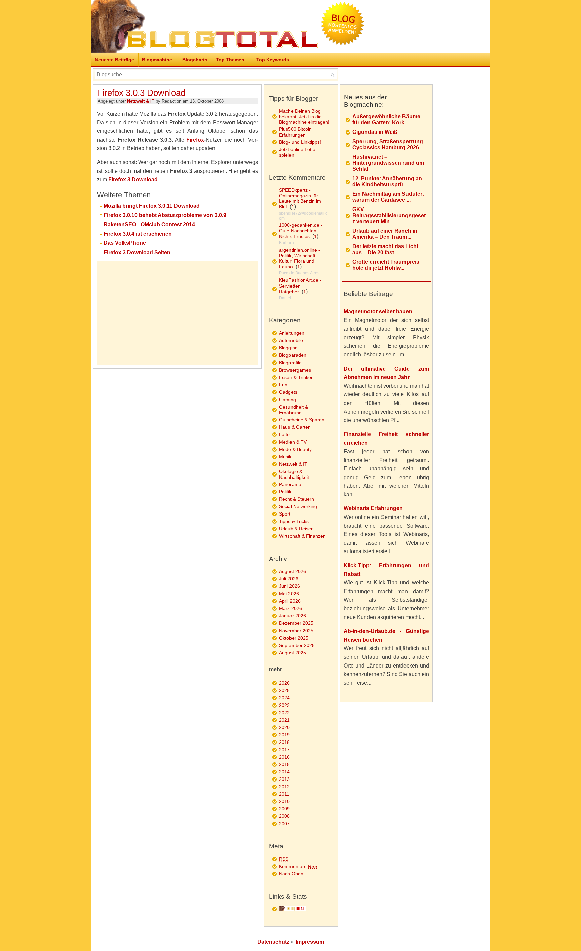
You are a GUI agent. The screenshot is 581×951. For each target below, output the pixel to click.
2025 (284, 690)
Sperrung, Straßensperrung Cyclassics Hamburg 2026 (387, 144)
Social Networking (298, 506)
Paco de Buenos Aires (299, 273)
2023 (284, 705)
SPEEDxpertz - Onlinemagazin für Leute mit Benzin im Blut (300, 198)
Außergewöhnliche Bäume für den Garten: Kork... (386, 119)
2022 (284, 712)
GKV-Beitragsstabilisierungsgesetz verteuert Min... (389, 215)
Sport (284, 514)
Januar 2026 (292, 615)
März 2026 (290, 608)
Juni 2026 (289, 586)
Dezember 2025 (296, 623)
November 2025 (296, 630)
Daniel (285, 298)
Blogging (288, 347)
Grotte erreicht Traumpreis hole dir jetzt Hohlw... (385, 265)
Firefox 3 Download (133, 179)
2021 (284, 720)
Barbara (286, 242)
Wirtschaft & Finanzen (302, 536)
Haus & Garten (295, 427)
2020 (284, 727)
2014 (284, 771)
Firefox (195, 140)
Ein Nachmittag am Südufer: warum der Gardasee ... (388, 197)
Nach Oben (291, 873)
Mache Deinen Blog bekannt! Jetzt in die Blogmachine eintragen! (304, 116)
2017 (284, 749)
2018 (284, 742)
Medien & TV (293, 442)
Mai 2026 (289, 593)
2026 (284, 683)
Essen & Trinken (296, 377)
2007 (284, 823)
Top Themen (230, 59)
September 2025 (297, 645)
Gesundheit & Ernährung (293, 409)
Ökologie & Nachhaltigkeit (294, 474)
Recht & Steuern (296, 499)
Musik (285, 456)
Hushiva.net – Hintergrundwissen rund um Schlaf (388, 163)
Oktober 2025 (293, 638)
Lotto (284, 434)
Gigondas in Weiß (374, 132)
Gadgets (288, 392)
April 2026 (290, 601)
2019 (284, 734)
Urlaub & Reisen (296, 528)
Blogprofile (290, 362)
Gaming (287, 399)
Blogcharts (194, 59)
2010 (284, 801)
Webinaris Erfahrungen (373, 508)
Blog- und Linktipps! (300, 142)
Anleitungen (291, 333)
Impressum (310, 942)
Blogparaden (292, 355)
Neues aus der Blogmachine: (365, 100)
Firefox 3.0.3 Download (141, 93)
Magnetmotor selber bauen (378, 311)
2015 (284, 764)
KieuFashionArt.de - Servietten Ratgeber (300, 285)
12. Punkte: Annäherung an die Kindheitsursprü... (387, 181)
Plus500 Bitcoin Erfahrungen (295, 132)
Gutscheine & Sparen (301, 419)
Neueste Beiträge (114, 59)
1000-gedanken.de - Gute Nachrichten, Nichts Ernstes (300, 230)
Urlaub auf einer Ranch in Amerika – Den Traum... (384, 234)
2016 (284, 757)
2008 (284, 816)
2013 (284, 779)
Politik (285, 491)
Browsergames (295, 370)
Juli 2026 (288, 578)
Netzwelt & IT (140, 101)
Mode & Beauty (295, 449)
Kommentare (298, 866)
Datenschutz (273, 942)
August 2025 (292, 652)
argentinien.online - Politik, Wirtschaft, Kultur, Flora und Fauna (299, 258)
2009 (284, 808)
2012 (284, 786)
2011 (284, 794)
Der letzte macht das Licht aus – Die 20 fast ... (385, 249)
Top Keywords (272, 59)
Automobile (291, 340)
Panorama (290, 484)
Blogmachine (157, 59)
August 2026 (292, 571)
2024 (284, 697)
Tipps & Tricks (294, 521)
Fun (283, 384)
